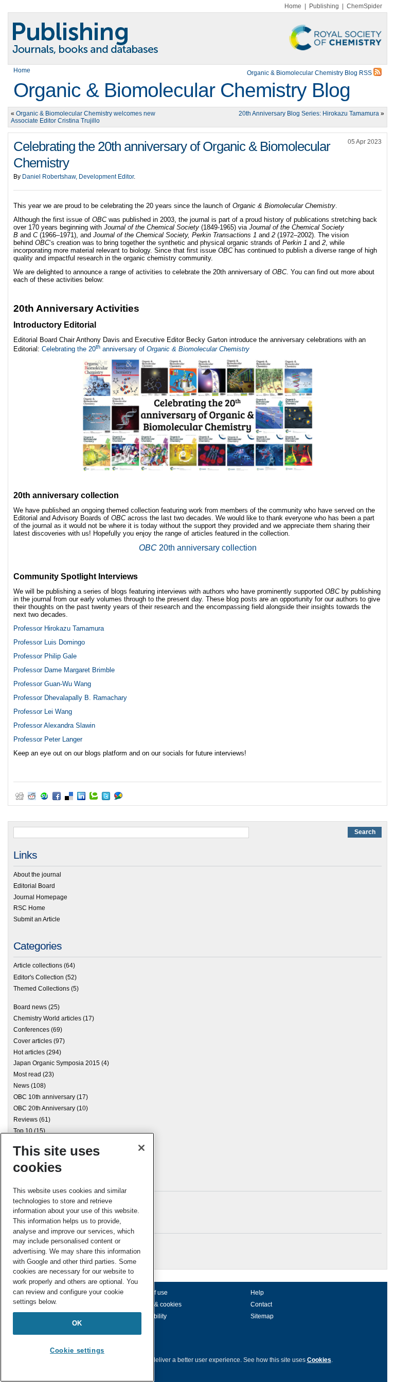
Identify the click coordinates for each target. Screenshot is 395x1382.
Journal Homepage (40, 897)
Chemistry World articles (47, 1018)
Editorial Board (34, 885)
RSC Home (29, 908)
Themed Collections (41, 988)
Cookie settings (77, 1350)
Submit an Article (36, 919)
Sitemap (262, 1316)
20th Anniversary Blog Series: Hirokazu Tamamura (309, 113)
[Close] (141, 1148)
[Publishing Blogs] (197, 38)
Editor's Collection (38, 977)
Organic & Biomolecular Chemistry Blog (181, 90)
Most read (27, 1074)
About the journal (37, 874)
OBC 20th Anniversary (44, 1108)
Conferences (31, 1029)
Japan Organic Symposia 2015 (56, 1063)
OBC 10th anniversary (44, 1097)
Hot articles (29, 1052)
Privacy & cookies (157, 1304)
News (21, 1085)
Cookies (319, 1360)
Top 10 (22, 1130)
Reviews (25, 1119)
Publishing (324, 6)
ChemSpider (364, 6)
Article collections (37, 965)
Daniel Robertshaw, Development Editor (78, 176)
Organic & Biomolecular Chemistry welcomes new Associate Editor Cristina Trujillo (83, 117)
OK (77, 1323)
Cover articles (32, 1041)
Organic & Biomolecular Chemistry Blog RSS (310, 73)
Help (257, 1292)
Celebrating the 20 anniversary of (145, 349)
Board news (30, 1007)
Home (292, 6)
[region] (77, 1257)
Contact (261, 1304)
